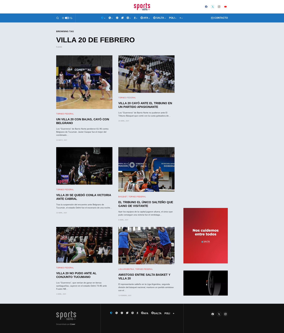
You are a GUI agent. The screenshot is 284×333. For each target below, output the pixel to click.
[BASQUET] (111, 17)
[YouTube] (225, 7)
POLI (167, 313)
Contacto (221, 18)
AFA (145, 313)
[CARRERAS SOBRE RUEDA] (129, 17)
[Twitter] (212, 7)
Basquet (122, 197)
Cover (72, 324)
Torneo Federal (65, 114)
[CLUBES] (103, 17)
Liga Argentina (126, 269)
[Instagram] (219, 7)
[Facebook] (206, 7)
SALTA (158, 313)
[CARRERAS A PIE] (136, 17)
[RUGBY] (122, 17)
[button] (57, 18)
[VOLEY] (117, 17)
